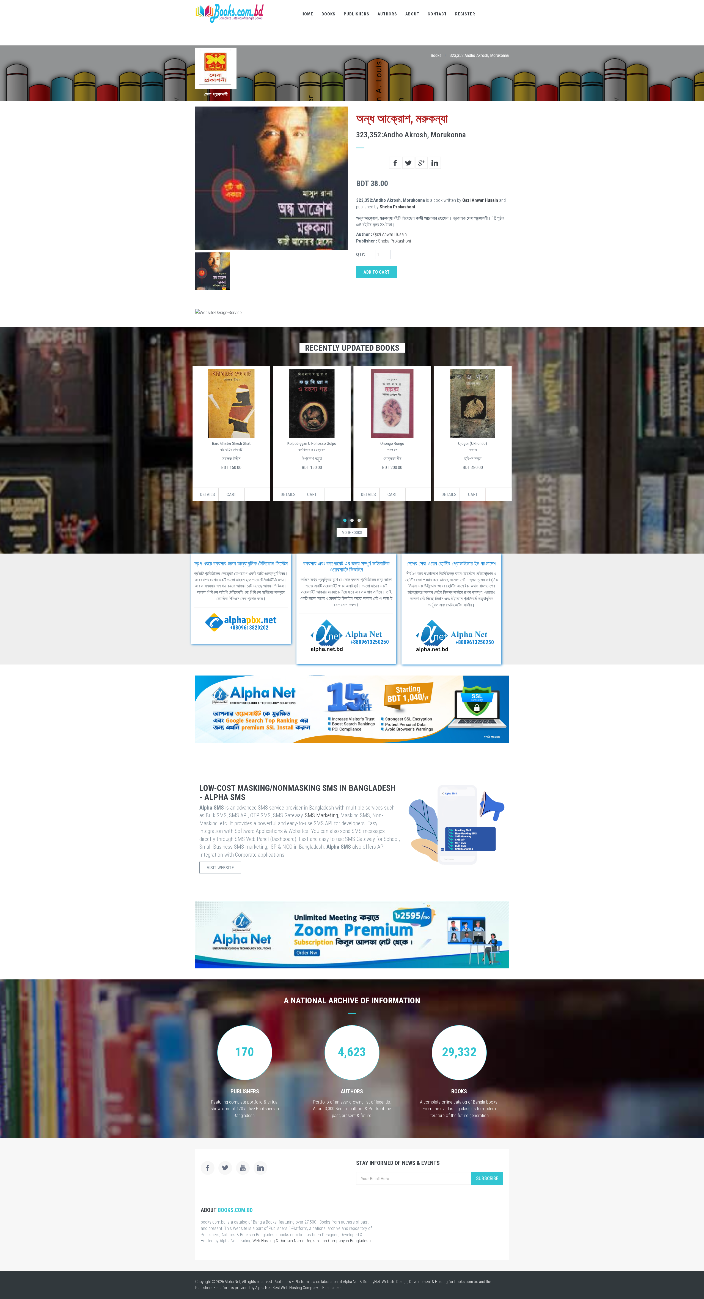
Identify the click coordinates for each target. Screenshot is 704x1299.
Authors (387, 14)
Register (465, 14)
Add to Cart (377, 272)
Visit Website (220, 867)
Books (328, 14)
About (412, 14)
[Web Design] (352, 312)
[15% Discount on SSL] (352, 709)
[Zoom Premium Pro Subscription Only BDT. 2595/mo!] (352, 934)
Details (207, 494)
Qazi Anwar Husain (480, 200)
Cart (231, 494)
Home (307, 14)
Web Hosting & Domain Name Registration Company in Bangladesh (311, 1240)
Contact (437, 14)
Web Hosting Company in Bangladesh (311, 1287)
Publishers (356, 14)
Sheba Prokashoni (397, 206)
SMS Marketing (321, 815)
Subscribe (487, 1178)
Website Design (395, 1281)
